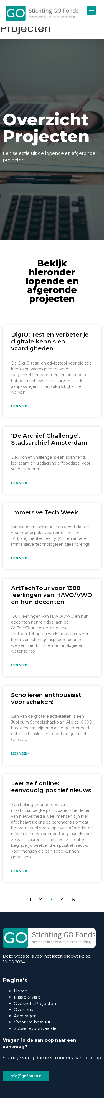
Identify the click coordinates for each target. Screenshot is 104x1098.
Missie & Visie (27, 997)
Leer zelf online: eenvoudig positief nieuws (51, 787)
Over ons (23, 1009)
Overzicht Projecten (35, 1003)
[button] (91, 10)
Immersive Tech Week (44, 512)
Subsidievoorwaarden (36, 1028)
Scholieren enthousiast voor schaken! (46, 698)
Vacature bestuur (32, 1022)
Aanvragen (25, 1016)
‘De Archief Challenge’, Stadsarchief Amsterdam (49, 439)
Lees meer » (20, 406)
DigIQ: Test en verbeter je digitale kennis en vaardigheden (49, 341)
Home (20, 991)
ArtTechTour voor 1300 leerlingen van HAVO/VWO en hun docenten (51, 594)
